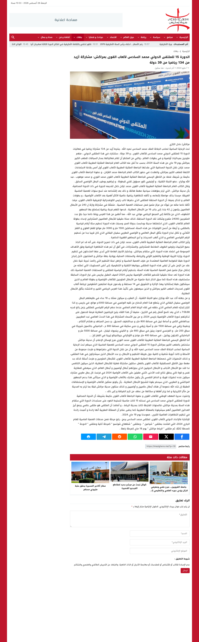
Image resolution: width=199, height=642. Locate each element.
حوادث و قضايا (96, 37)
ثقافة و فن (64, 37)
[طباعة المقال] (88, 437)
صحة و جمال (46, 37)
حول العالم (128, 37)
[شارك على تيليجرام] (104, 437)
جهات (79, 37)
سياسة (156, 37)
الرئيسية (183, 37)
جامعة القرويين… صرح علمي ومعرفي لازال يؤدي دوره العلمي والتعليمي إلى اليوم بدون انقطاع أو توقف (169, 490)
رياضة (143, 37)
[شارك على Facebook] (182, 437)
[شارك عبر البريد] (150, 437)
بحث (13, 37)
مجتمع (170, 37)
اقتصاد (113, 37)
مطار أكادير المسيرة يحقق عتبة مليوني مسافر (90, 487)
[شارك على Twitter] (166, 437)
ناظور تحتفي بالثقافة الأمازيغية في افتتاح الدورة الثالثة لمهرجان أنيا (79, 44)
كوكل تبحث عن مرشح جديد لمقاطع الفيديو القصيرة (129, 486)
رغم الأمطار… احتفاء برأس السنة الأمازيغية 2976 (140, 44)
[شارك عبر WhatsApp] (135, 437)
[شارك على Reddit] (119, 437)
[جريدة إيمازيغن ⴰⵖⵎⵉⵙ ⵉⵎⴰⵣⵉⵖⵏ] (156, 20)
